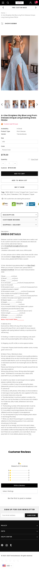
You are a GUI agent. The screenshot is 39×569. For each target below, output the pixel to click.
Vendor (3, 134)
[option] (19, 7)
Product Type (5, 131)
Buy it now (19, 187)
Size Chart (31, 265)
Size (2, 138)
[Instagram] (7, 545)
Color (3, 146)
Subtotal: (4, 168)
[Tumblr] (11, 545)
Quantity (4, 159)
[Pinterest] (2, 545)
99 (5, 199)
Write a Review (19, 485)
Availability (4, 129)
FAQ (29, 434)
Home (3, 13)
